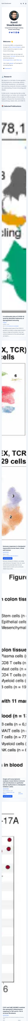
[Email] (10, 32)
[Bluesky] (12, 32)
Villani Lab (18, 60)
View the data (8, 558)
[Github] (14, 32)
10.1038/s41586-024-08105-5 (11, 556)
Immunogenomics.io (8, 60)
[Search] (21, 3)
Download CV (8, 68)
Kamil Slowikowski (6, 3)
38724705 (20, 793)
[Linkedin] (16, 32)
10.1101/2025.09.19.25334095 (12, 326)
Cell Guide (12, 56)
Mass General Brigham (15, 47)
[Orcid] (18, 32)
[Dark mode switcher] (23, 3)
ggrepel (11, 63)
